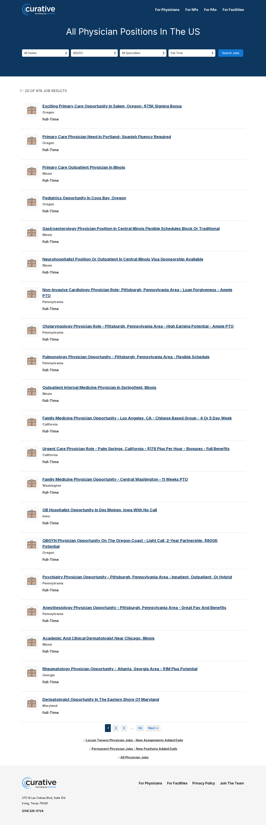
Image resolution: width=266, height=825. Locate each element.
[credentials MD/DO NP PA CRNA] (94, 53)
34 (140, 728)
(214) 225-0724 (32, 811)
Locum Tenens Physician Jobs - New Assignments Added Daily (134, 740)
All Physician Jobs (135, 757)
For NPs (191, 10)
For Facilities (233, 10)
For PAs (210, 10)
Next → (153, 728)
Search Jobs (230, 53)
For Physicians (167, 10)
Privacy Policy (203, 783)
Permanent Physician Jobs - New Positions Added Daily (134, 749)
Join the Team (232, 783)
